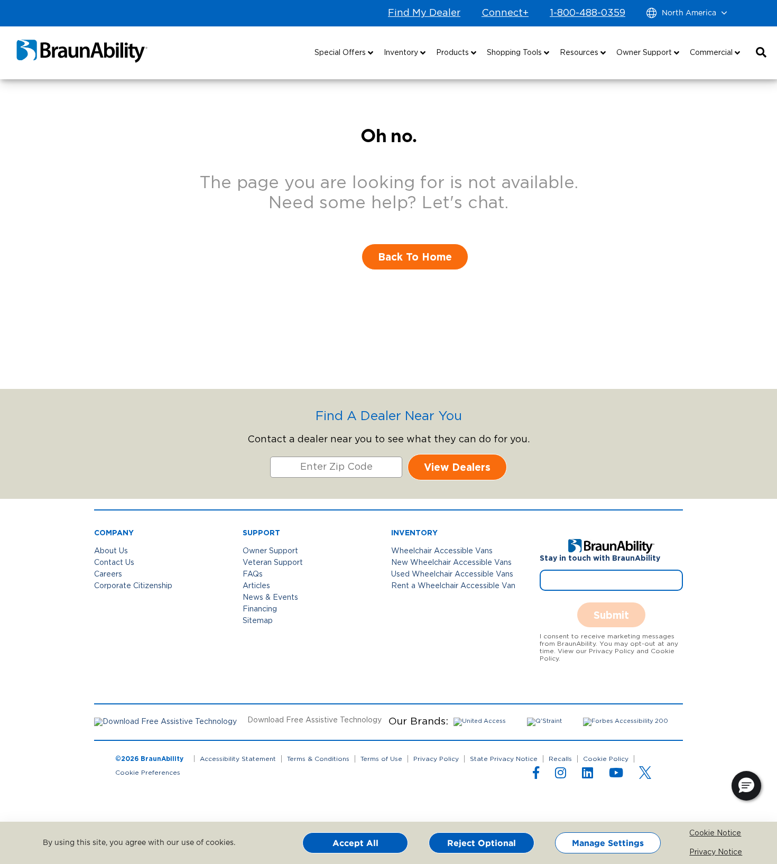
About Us (111, 551)
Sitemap (258, 621)
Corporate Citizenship (133, 586)
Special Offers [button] (341, 53)
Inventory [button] (402, 53)
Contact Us (114, 562)
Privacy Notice (697, 852)
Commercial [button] (712, 53)
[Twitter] (645, 772)
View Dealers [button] (457, 466)
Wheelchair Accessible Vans (442, 551)
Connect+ (505, 13)
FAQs (253, 574)
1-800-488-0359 (587, 13)
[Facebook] (536, 775)
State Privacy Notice (504, 759)
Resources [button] (580, 53)
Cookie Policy (605, 759)
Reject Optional (481, 843)
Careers (108, 574)
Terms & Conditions (318, 759)
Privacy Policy (436, 759)
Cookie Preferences (147, 772)
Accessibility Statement (238, 759)
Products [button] (453, 53)
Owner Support (270, 551)
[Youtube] (616, 775)
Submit (611, 614)
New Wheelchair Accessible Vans (451, 562)
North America (689, 13)
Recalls (560, 759)
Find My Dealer (424, 13)
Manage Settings (608, 843)
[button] (761, 53)
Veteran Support (273, 562)
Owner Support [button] (645, 53)
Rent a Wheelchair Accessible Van (453, 586)
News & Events (270, 597)
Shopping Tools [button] (515, 53)
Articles (256, 586)
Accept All (355, 843)
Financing (260, 609)
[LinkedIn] (587, 775)
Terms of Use (381, 759)
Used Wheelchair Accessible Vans (452, 574)
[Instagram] (560, 775)
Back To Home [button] (415, 256)
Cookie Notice (697, 833)
